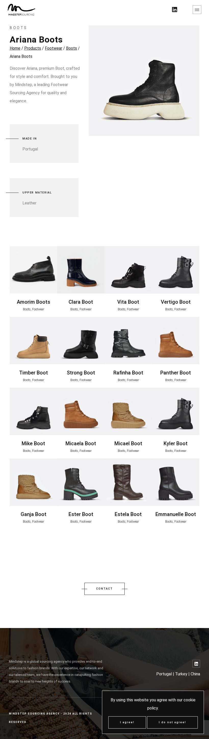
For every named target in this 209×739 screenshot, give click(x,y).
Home (15, 48)
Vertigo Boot (176, 302)
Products (32, 48)
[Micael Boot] (128, 411)
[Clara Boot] (80, 270)
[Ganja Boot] (33, 482)
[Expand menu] (197, 9)
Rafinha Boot (128, 373)
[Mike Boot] (33, 411)
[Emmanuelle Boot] (175, 482)
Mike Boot (33, 443)
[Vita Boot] (128, 270)
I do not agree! (172, 722)
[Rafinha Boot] (128, 340)
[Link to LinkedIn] (196, 663)
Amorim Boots (33, 302)
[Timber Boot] (33, 340)
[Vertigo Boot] (175, 270)
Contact (104, 588)
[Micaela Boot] (80, 411)
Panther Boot (175, 373)
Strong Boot (81, 373)
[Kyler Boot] (175, 411)
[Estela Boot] (128, 482)
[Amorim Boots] (33, 270)
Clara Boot (81, 302)
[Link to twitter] (174, 9)
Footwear (53, 48)
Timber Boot (33, 373)
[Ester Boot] (80, 482)
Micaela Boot (81, 443)
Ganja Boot (33, 514)
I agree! (127, 722)
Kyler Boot (176, 443)
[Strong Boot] (80, 340)
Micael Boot (128, 443)
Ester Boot (81, 514)
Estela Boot (128, 514)
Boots (71, 48)
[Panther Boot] (175, 340)
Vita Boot (128, 302)
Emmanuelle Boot (175, 514)
